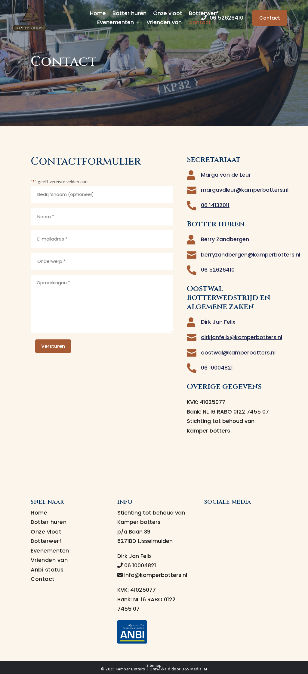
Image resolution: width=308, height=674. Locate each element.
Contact (199, 23)
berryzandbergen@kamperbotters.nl (250, 254)
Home (98, 14)
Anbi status (47, 569)
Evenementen (115, 23)
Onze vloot (167, 14)
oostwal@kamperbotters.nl (238, 352)
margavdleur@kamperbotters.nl (244, 190)
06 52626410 (225, 17)
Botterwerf (46, 541)
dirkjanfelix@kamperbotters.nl (241, 337)
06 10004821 (217, 367)
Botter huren (129, 14)
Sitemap (154, 665)
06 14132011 (215, 205)
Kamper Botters (130, 669)
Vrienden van (164, 23)
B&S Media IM (194, 669)
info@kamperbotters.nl (155, 575)
